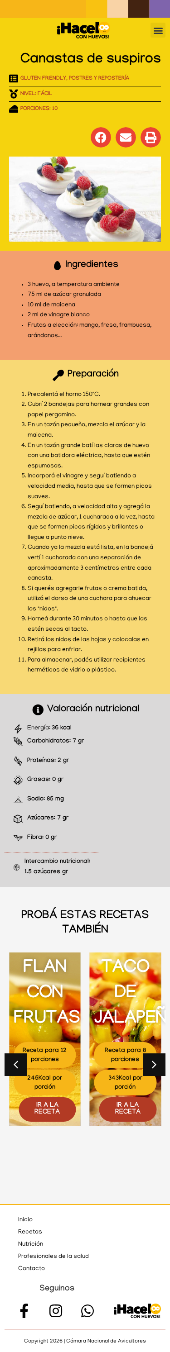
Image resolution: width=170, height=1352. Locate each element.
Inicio (25, 1220)
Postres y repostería (99, 79)
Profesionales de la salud (53, 1256)
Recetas (30, 1232)
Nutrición (30, 1244)
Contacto (31, 1269)
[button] (158, 30)
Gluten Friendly (43, 79)
